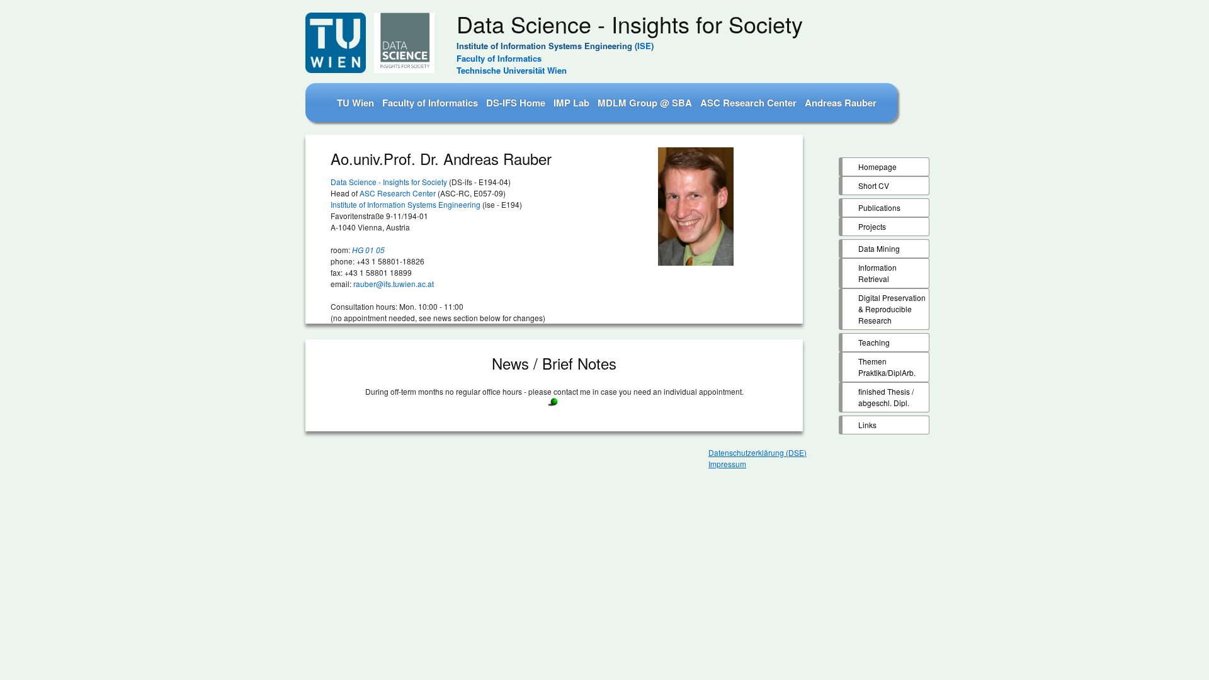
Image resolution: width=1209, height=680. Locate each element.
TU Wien (355, 103)
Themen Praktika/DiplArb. (887, 367)
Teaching (874, 342)
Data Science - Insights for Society (389, 181)
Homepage (877, 166)
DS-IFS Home (515, 103)
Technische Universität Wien (512, 70)
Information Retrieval (877, 273)
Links (867, 424)
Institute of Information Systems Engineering (405, 204)
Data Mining (879, 248)
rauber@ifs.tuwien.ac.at (393, 283)
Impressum (727, 463)
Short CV (873, 185)
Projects (872, 226)
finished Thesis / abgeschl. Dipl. (886, 397)
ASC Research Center (748, 103)
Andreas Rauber (841, 103)
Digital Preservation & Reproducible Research (892, 309)
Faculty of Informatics (499, 58)
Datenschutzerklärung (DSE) (757, 452)
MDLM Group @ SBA (645, 103)
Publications (879, 207)
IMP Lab (571, 103)
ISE (644, 46)
